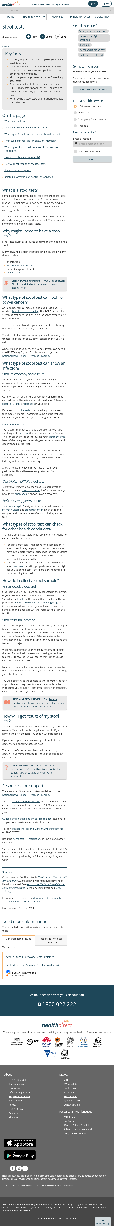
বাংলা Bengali (69, 1120)
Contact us (14, 1113)
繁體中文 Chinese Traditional (78, 1129)
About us (13, 1117)
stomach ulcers (10, 509)
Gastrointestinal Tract (91, 55)
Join (93, 3)
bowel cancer (14, 272)
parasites (29, 403)
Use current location (89, 151)
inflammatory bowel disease (22, 265)
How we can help (17, 1079)
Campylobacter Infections (93, 31)
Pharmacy (83, 112)
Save (63, 36)
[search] (111, 10)
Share (48, 36)
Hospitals (83, 125)
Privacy (12, 1104)
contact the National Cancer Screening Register (38, 828)
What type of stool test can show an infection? (30, 140)
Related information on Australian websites (28, 177)
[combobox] (57, 10)
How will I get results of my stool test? (25, 163)
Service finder (103, 16)
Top (103, 1223)
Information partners (19, 1092)
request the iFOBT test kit (26, 801)
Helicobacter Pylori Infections (89, 38)
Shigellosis (85, 44)
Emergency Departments (92, 119)
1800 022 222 (58, 1004)
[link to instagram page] (19, 1168)
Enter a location (82, 138)
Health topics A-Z (33, 17)
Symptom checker (80, 16)
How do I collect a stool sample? (22, 157)
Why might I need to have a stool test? (25, 127)
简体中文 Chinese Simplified (77, 1125)
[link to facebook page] (12, 1168)
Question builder (72, 1104)
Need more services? (84, 132)
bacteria (25, 410)
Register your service (19, 1096)
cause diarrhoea (31, 490)
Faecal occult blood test (92, 50)
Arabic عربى (69, 1116)
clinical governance (20, 1178)
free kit (21, 599)
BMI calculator (71, 1083)
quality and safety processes (62, 1178)
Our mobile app (17, 1083)
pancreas (17, 566)
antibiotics (21, 494)
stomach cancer (34, 509)
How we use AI (16, 1108)
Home (10, 16)
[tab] (18, 940)
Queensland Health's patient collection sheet (27, 818)
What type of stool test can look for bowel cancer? (32, 134)
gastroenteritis (56, 436)
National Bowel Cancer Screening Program (26, 356)
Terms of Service (63, 1185)
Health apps (70, 1088)
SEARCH (92, 159)
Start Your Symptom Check (92, 89)
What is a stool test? (15, 121)
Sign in (105, 3)
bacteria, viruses (11, 403)
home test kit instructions (27, 839)
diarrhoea (23, 433)
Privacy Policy (47, 1185)
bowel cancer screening (25, 311)
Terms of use (15, 1100)
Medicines (57, 16)
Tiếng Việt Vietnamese (75, 1133)
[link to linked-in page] (25, 1168)
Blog (66, 1079)
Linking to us (15, 1088)
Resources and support (17, 170)
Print (34, 36)
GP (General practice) (90, 106)
